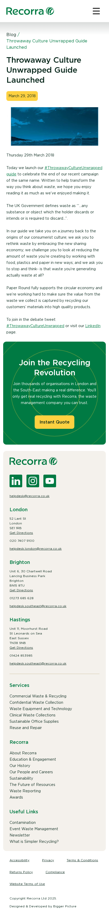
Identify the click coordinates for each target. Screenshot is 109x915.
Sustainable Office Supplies (34, 721)
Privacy (48, 860)
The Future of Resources (32, 785)
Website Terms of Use (27, 884)
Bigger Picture (64, 906)
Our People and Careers (31, 772)
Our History (20, 766)
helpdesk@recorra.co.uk (29, 496)
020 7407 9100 (22, 541)
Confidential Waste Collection (36, 702)
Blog (11, 34)
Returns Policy (21, 872)
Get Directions (21, 533)
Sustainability (21, 778)
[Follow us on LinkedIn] (16, 481)
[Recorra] (30, 11)
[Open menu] (96, 11)
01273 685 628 (22, 598)
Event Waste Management (34, 829)
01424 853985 (21, 655)
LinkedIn (93, 326)
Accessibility (19, 860)
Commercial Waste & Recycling (38, 696)
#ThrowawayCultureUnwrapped (35, 326)
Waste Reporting (25, 791)
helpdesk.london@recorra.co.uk (36, 548)
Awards (16, 797)
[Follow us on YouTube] (49, 481)
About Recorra (23, 753)
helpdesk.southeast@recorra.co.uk (38, 606)
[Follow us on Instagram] (32, 481)
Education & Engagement (33, 759)
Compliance (55, 872)
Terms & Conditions (82, 860)
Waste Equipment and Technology (41, 709)
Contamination (23, 822)
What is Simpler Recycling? (34, 841)
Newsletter (20, 835)
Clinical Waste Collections (33, 715)
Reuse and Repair (26, 728)
